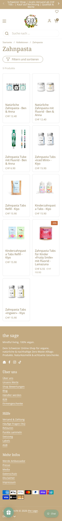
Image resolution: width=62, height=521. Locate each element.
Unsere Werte (10, 382)
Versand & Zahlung (14, 419)
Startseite (7, 42)
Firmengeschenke (13, 403)
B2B (5, 399)
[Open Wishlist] (57, 12)
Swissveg (8, 436)
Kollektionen (22, 42)
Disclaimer (9, 477)
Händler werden (12, 395)
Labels (6, 440)
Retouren (8, 428)
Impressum (9, 482)
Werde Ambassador (14, 461)
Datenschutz (10, 473)
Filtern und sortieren (25, 59)
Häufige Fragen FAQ (14, 423)
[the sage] (31, 21)
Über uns (8, 378)
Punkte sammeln (12, 432)
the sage (33, 510)
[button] (56, 21)
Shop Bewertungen (14, 386)
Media (6, 469)
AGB (5, 445)
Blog (5, 390)
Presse (6, 465)
